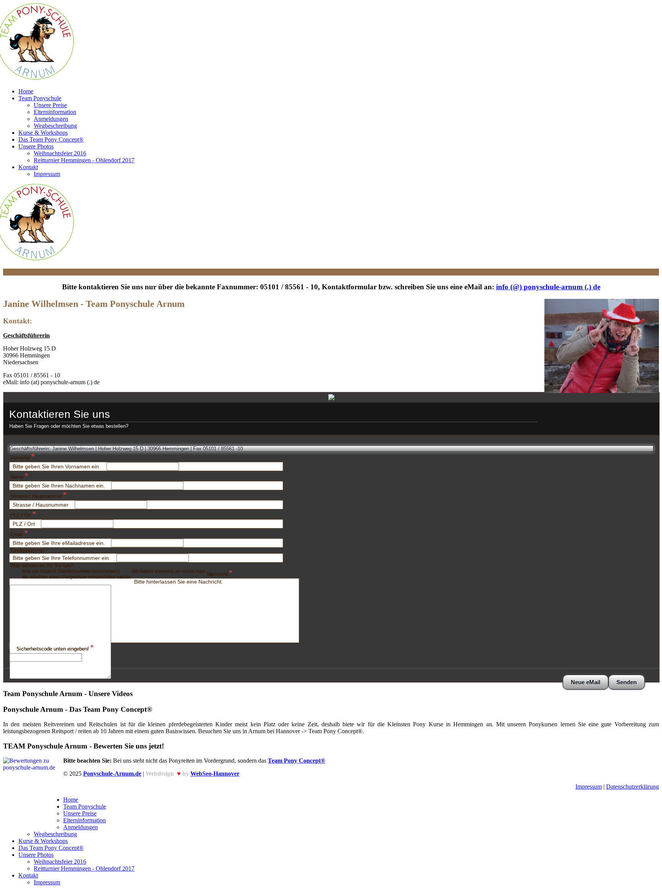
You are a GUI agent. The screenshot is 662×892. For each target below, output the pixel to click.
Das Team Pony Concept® (51, 139)
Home (25, 91)
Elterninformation (55, 112)
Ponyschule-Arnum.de (112, 773)
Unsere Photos (36, 146)
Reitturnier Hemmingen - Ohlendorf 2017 (84, 160)
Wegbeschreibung (55, 125)
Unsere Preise (50, 105)
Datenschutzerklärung (632, 786)
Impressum (47, 174)
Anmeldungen (51, 119)
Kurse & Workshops (43, 132)
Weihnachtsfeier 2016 (60, 153)
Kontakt (28, 167)
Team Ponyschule (39, 98)
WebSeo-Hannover (214, 773)
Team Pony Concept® (296, 760)
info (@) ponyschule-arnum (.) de (548, 287)
